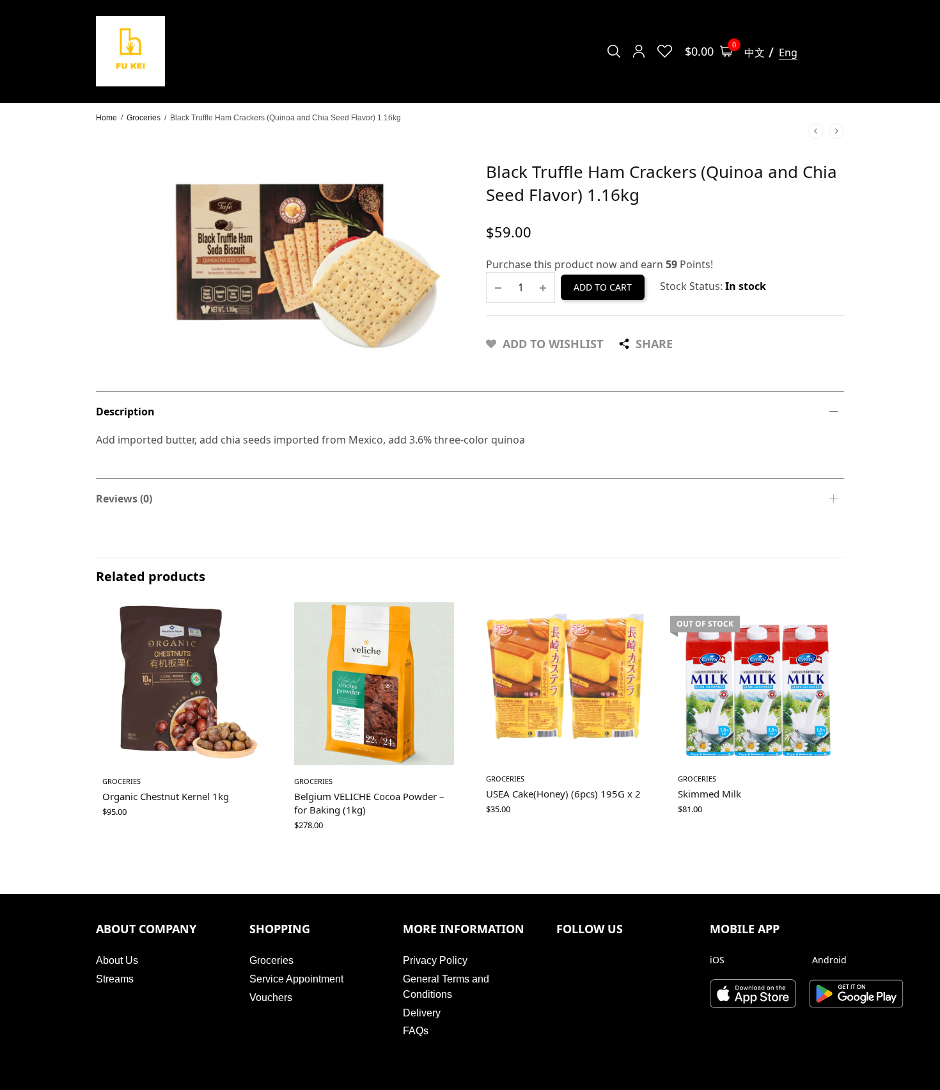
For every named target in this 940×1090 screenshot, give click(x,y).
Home (106, 117)
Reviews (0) (124, 499)
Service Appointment (296, 979)
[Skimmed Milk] (758, 682)
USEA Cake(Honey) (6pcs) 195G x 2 (563, 793)
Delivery (422, 1012)
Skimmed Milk (709, 793)
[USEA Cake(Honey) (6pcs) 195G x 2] (566, 682)
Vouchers (270, 997)
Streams (115, 979)
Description (125, 412)
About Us (117, 960)
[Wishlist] (664, 51)
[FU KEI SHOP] (130, 51)
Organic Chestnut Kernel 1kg (165, 796)
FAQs (415, 1030)
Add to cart (603, 287)
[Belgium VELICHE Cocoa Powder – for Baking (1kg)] (374, 683)
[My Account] (639, 51)
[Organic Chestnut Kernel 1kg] (182, 683)
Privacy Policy (435, 960)
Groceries (144, 117)
